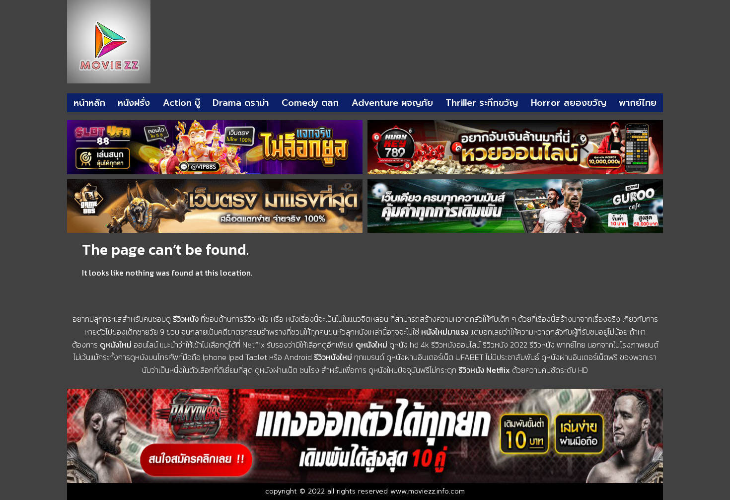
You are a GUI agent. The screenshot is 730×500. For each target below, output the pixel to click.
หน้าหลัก (89, 103)
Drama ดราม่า (241, 103)
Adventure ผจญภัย (392, 103)
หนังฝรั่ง (134, 103)
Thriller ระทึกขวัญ (481, 103)
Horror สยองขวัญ (568, 103)
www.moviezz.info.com (427, 491)
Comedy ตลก (310, 103)
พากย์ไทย (638, 103)
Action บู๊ (181, 103)
